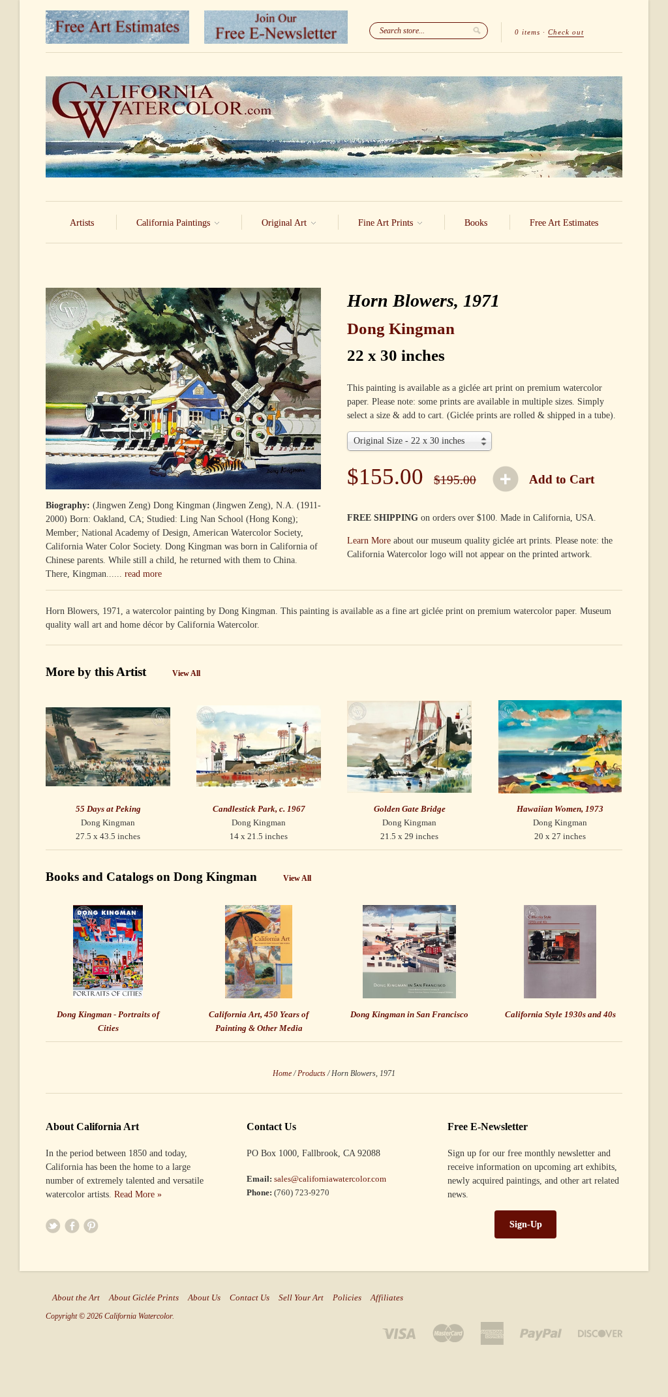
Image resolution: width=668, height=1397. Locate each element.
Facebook (72, 1225)
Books (475, 223)
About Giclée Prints (144, 1297)
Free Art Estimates (564, 223)
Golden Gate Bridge (410, 809)
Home (282, 1073)
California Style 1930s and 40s (560, 1014)
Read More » (138, 1194)
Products (311, 1073)
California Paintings (174, 223)
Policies (347, 1297)
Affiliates (387, 1297)
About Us (204, 1297)
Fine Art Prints (387, 223)
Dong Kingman (401, 328)
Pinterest (91, 1225)
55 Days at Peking (108, 809)
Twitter (53, 1225)
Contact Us (249, 1297)
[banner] (334, 126)
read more (143, 574)
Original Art (285, 223)
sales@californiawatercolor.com (330, 1179)
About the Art (76, 1297)
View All (186, 673)
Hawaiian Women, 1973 (560, 809)
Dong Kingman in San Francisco (409, 1014)
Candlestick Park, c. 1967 (259, 809)
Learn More (369, 540)
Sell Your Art (301, 1297)
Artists (82, 223)
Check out (566, 32)
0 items (527, 32)
